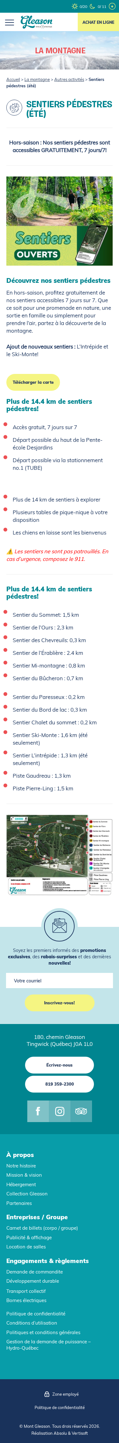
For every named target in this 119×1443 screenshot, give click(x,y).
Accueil (13, 79)
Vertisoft (80, 1433)
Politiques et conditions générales (43, 1332)
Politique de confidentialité (35, 1314)
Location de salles (26, 1247)
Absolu (60, 1433)
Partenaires (19, 1203)
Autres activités (69, 79)
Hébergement (21, 1184)
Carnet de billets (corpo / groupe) (42, 1228)
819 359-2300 (59, 1084)
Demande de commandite (34, 1272)
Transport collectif (26, 1291)
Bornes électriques (26, 1300)
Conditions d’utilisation (31, 1323)
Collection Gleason (27, 1194)
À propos (20, 1155)
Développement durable (32, 1281)
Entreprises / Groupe (37, 1217)
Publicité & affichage (29, 1237)
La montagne (37, 79)
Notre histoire (21, 1166)
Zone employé (65, 1394)
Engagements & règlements (47, 1261)
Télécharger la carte (33, 382)
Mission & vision (24, 1175)
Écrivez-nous (59, 1064)
